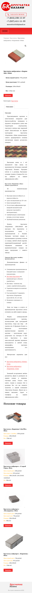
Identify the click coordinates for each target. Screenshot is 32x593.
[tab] (10, 107)
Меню (4, 31)
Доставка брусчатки (13, 276)
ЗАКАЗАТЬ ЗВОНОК (16, 14)
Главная (6, 38)
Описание (9, 107)
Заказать (8, 95)
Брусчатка (13, 38)
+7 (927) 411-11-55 (16, 21)
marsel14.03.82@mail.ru (16, 24)
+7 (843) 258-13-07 (16, 17)
